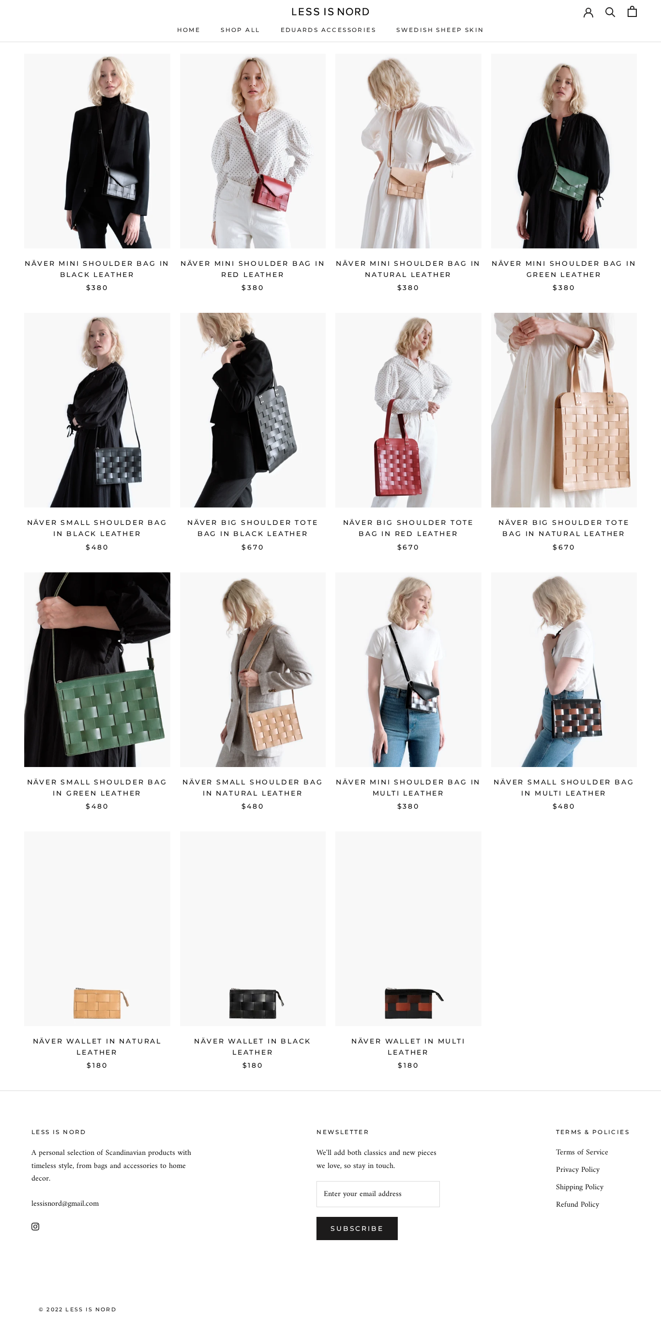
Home (189, 29)
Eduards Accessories (328, 29)
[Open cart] (632, 11)
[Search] (610, 11)
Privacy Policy (578, 1170)
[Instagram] (35, 1226)
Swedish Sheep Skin (440, 29)
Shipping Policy (579, 1187)
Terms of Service (582, 1152)
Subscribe (356, 1228)
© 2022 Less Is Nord (78, 1309)
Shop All (240, 29)
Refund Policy (577, 1205)
